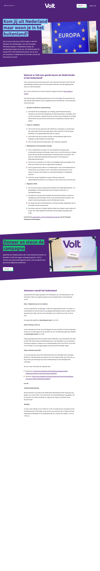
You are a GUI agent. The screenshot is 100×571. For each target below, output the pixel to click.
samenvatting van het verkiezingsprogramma (46, 217)
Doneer (80, 6)
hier (61, 98)
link (44, 308)
